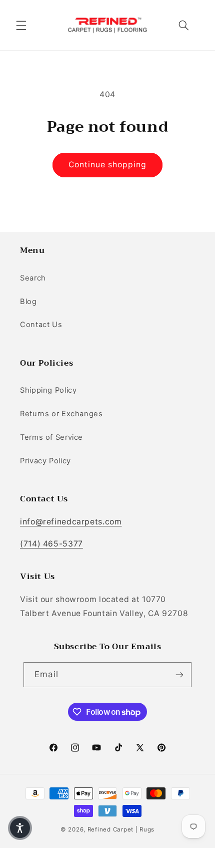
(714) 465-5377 (51, 543)
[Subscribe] (179, 674)
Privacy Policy (45, 460)
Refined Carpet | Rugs (121, 829)
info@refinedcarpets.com (71, 521)
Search (33, 277)
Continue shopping (107, 164)
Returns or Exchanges (61, 413)
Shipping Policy (48, 390)
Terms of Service (51, 437)
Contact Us (41, 324)
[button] (21, 25)
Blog (28, 301)
